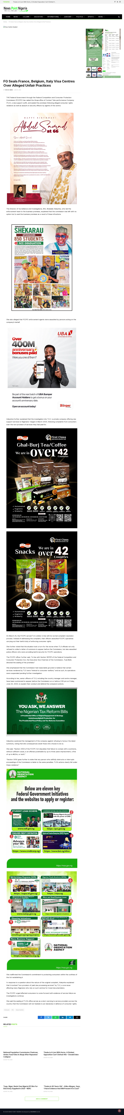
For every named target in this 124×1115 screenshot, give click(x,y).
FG (13, 1010)
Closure (6, 1010)
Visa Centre (20, 1010)
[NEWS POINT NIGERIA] (16, 9)
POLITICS (79, 17)
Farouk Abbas (9, 89)
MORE (100, 17)
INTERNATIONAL (53, 17)
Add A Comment (42, 1099)
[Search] (119, 17)
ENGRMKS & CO (35, 1111)
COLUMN (26, 17)
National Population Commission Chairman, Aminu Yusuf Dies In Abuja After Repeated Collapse (20, 1054)
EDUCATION (38, 17)
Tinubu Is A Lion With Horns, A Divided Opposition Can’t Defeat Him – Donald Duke (35, 2)
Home (5, 22)
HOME (8, 17)
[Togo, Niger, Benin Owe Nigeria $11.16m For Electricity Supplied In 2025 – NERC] (21, 1073)
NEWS (16, 17)
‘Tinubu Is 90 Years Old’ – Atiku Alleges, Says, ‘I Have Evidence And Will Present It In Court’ (62, 1087)
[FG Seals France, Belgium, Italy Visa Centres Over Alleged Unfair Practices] (41, 51)
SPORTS (91, 17)
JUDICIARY (68, 17)
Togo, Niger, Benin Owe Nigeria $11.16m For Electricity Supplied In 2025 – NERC (20, 1087)
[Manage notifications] (119, 1110)
